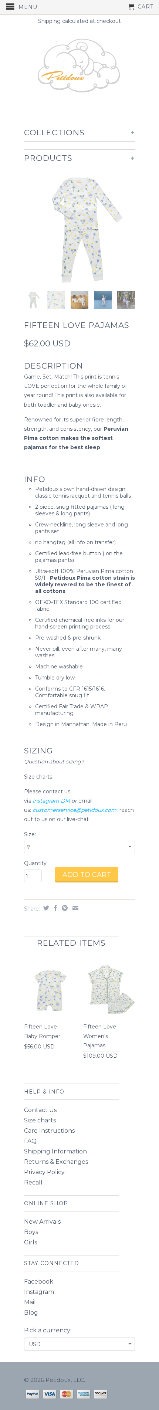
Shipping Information (55, 1151)
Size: (30, 834)
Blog (31, 1312)
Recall (33, 1182)
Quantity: (36, 863)
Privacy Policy (44, 1172)
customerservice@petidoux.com (74, 810)
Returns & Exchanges (56, 1161)
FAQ (30, 1141)
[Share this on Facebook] (54, 908)
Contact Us (40, 1110)
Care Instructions (49, 1130)
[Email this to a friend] (74, 908)
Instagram (39, 1291)
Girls (30, 1242)
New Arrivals (42, 1221)
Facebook (38, 1281)
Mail (30, 1302)
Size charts (39, 776)
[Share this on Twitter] (45, 908)
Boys (31, 1232)
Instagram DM (51, 800)
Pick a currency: (47, 1330)
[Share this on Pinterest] (64, 908)
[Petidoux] (79, 66)
